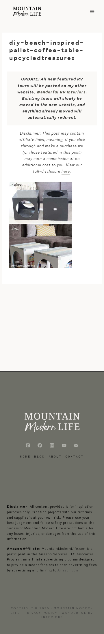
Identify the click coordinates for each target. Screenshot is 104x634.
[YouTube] (64, 445)
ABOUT (55, 456)
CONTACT (75, 456)
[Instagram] (52, 445)
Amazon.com (67, 570)
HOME (25, 456)
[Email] (76, 445)
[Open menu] (92, 11)
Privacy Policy (42, 613)
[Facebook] (40, 445)
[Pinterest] (27, 445)
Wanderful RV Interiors (61, 92)
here (66, 171)
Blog (39, 456)
